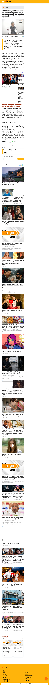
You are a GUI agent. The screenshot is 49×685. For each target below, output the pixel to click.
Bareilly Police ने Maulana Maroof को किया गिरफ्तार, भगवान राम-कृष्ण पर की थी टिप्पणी (7, 650)
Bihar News (18, 149)
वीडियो (4, 674)
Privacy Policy (28, 677)
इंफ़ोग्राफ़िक (5, 676)
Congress (5, 149)
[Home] (4, 7)
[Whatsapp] (13, 142)
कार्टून (4, 677)
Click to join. (17, 145)
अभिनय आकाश (5, 36)
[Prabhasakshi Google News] (23, 36)
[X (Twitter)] (22, 27)
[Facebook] (22, 24)
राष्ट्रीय (7, 7)
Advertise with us (29, 675)
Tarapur (5, 152)
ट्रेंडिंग (4, 671)
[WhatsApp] (22, 29)
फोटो (4, 672)
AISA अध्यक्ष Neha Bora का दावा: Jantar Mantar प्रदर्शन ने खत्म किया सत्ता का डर (18, 650)
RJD (10, 149)
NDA (13, 149)
